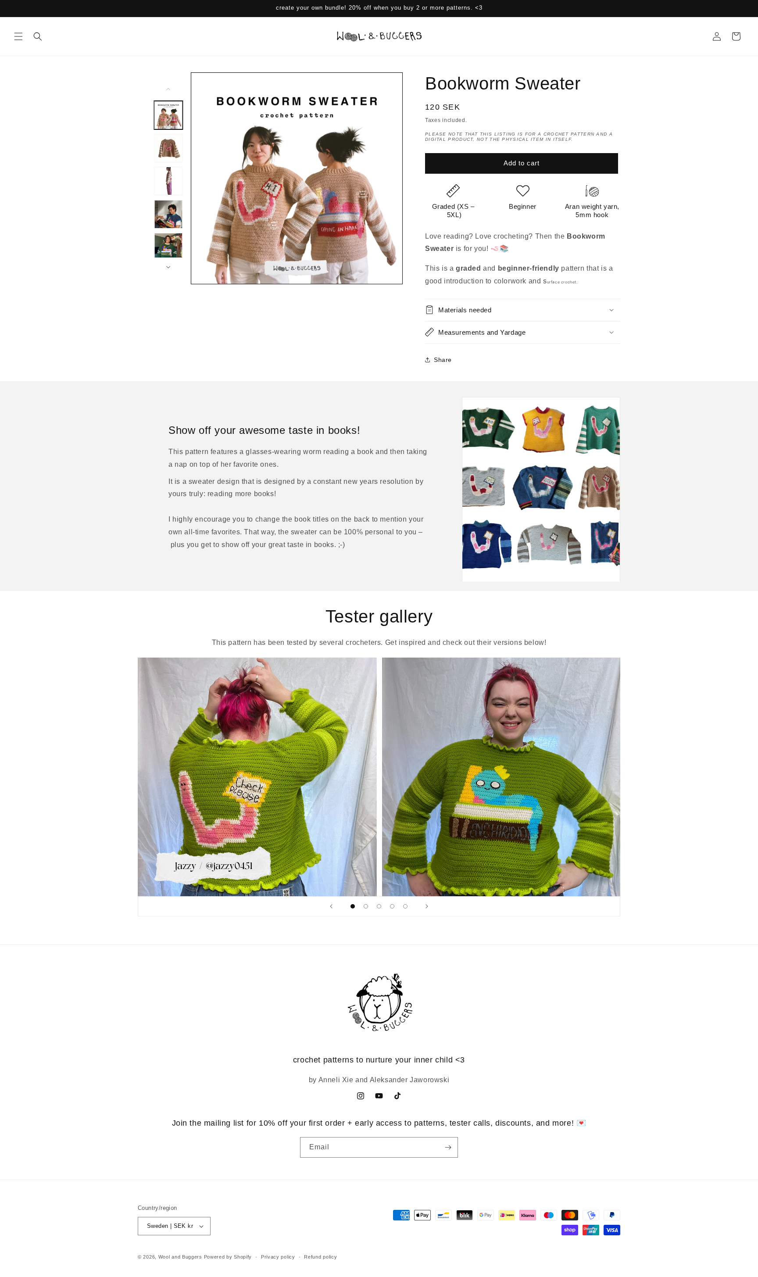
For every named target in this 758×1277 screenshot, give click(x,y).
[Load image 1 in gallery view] (168, 115)
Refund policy (320, 1256)
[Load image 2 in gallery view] (168, 148)
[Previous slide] (331, 906)
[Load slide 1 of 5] (352, 906)
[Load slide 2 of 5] (365, 906)
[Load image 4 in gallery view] (168, 214)
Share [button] (443, 359)
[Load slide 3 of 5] (379, 906)
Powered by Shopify (228, 1256)
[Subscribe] (448, 1147)
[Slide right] (168, 267)
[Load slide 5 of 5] (405, 906)
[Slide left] (168, 89)
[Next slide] (426, 906)
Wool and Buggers (180, 1256)
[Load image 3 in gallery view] (168, 181)
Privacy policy (278, 1256)
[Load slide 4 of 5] (392, 906)
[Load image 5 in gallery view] (168, 247)
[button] (18, 36)
